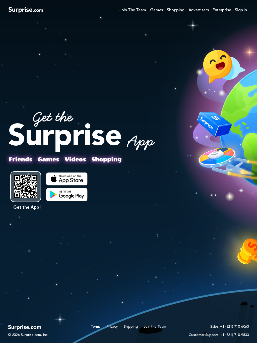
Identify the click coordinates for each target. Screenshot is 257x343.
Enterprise (222, 10)
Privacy (112, 326)
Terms (95, 326)
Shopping (175, 10)
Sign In (241, 10)
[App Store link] (67, 179)
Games (156, 10)
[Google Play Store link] (67, 195)
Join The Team (132, 10)
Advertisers (198, 10)
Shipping (131, 326)
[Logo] (25, 10)
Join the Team (155, 326)
